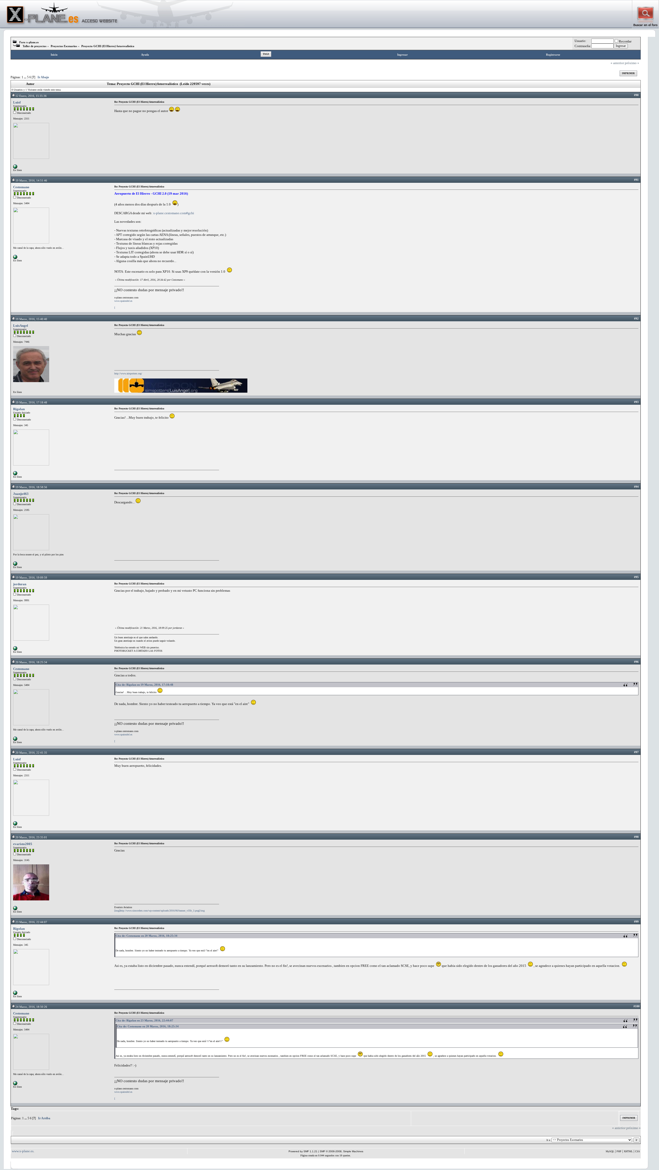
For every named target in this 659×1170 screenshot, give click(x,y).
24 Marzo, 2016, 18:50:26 (31, 1006)
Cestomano (21, 187)
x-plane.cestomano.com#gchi (173, 213)
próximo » (632, 63)
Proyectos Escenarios (64, 46)
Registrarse (553, 54)
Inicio (54, 54)
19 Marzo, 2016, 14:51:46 (31, 180)
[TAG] (15, 564)
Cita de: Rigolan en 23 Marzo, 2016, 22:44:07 (144, 1020)
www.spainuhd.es (123, 300)
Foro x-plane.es (29, 42)
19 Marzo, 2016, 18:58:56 (31, 487)
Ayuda (145, 54)
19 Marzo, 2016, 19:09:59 (31, 577)
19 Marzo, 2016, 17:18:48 (31, 402)
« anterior (617, 63)
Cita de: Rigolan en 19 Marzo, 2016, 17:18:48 (144, 684)
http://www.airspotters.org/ (128, 373)
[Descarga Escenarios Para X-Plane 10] (15, 474)
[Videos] (15, 167)
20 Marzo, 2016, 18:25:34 (31, 662)
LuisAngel (20, 326)
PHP (619, 1151)
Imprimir (628, 73)
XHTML (628, 1151)
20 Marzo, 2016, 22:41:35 (31, 752)
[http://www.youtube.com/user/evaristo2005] (15, 909)
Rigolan (19, 409)
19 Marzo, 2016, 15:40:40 (31, 319)
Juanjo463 (21, 494)
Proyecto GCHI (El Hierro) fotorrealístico (107, 46)
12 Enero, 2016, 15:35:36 (31, 95)
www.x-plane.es (22, 1151)
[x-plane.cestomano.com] (15, 258)
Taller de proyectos (34, 46)
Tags (266, 54)
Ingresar (402, 54)
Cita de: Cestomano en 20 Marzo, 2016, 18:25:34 (146, 935)
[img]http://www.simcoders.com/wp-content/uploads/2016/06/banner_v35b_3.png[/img (159, 910)
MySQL (610, 1151)
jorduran (19, 584)
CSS (637, 1151)
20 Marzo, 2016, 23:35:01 (31, 837)
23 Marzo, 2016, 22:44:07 (31, 922)
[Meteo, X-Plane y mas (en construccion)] (15, 649)
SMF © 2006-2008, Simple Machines (341, 1151)
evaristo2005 (22, 844)
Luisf (17, 102)
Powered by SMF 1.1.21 (303, 1151)
